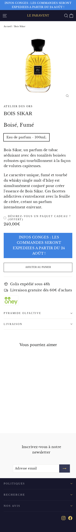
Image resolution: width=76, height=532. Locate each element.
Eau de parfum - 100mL (26, 137)
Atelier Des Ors (18, 106)
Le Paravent (38, 15)
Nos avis (12, 505)
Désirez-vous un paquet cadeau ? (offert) (39, 218)
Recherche (14, 494)
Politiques (14, 483)
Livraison (13, 324)
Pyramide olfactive (22, 313)
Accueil (8, 26)
